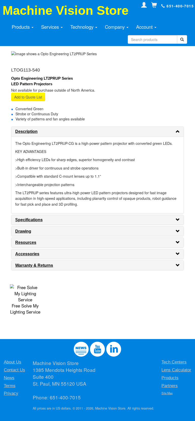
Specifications (29, 220)
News (9, 377)
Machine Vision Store (65, 10)
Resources (25, 242)
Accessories (27, 254)
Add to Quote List (28, 97)
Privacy (11, 393)
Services (50, 26)
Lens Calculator (176, 370)
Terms (9, 385)
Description (26, 131)
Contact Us (14, 370)
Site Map (167, 393)
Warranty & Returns (34, 265)
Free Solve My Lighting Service (25, 309)
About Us (12, 362)
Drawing (23, 231)
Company (115, 26)
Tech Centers (174, 362)
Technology (82, 26)
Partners (169, 385)
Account (145, 26)
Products (21, 26)
